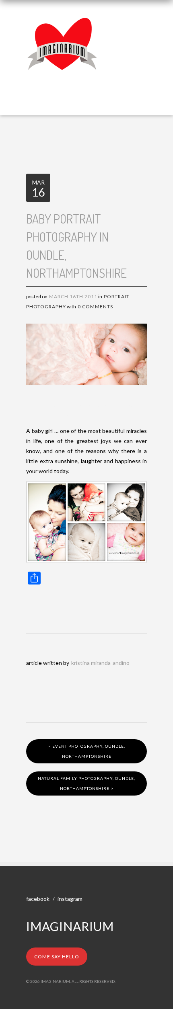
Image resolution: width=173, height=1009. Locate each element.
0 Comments (95, 307)
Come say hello (56, 957)
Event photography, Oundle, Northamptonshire (86, 751)
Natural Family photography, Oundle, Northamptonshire (86, 783)
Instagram (70, 898)
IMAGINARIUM (70, 926)
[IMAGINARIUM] (62, 23)
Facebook (37, 898)
